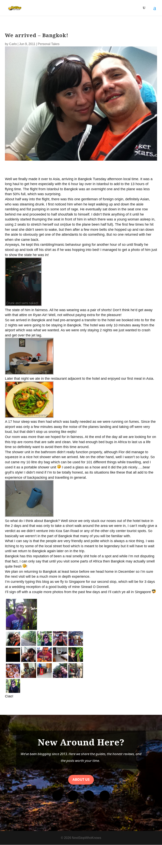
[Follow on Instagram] (73, 795)
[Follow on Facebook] (57, 795)
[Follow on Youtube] (89, 795)
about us (81, 779)
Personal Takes (48, 44)
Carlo (13, 44)
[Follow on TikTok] (105, 795)
